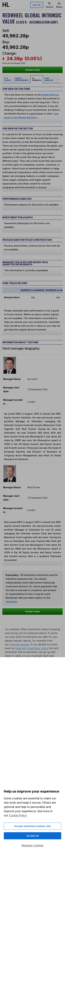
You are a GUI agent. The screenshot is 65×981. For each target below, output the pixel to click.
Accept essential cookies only (32, 826)
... (57, 79)
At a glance (7, 79)
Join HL (36, 4)
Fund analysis (48, 79)
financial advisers (19, 644)
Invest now (32, 69)
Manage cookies (32, 845)
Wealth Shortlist (50, 94)
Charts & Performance (21, 79)
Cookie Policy (18, 815)
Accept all (32, 835)
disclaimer (11, 601)
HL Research (36, 79)
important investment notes (31, 648)
